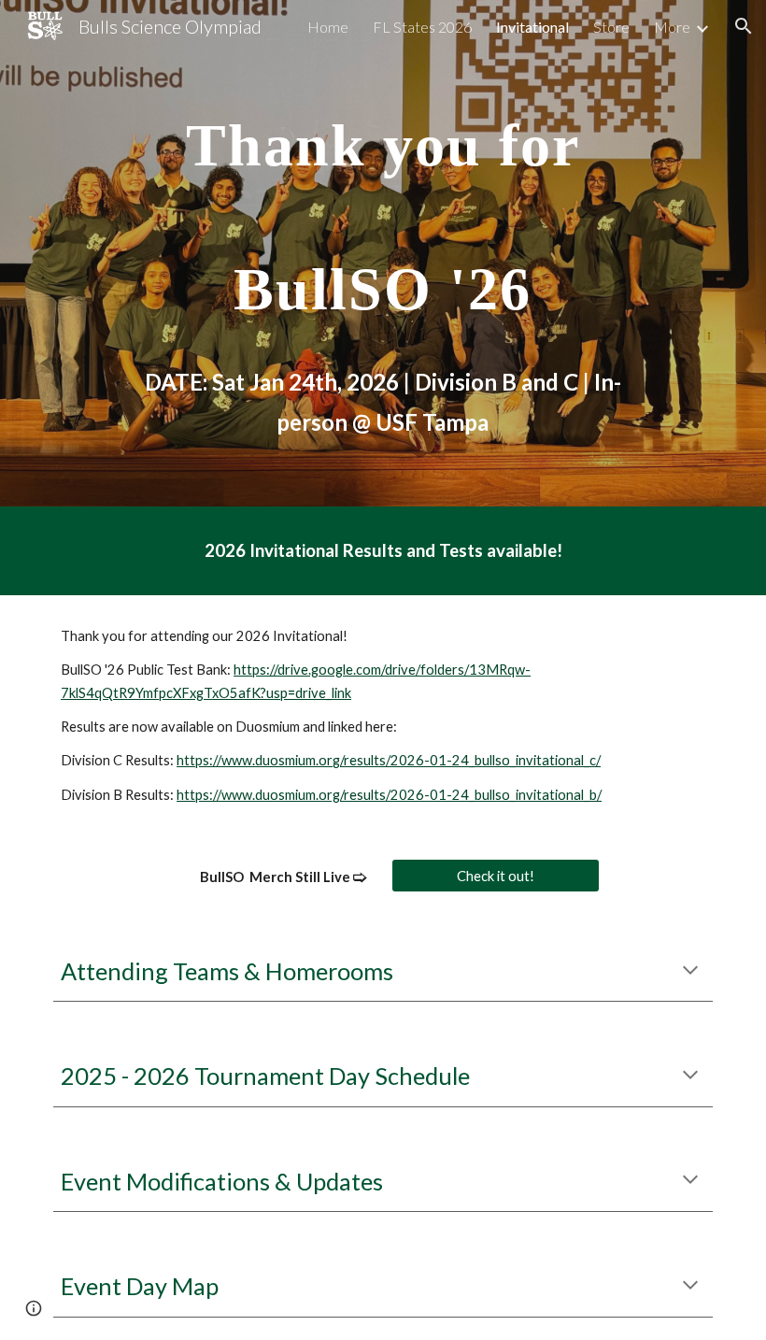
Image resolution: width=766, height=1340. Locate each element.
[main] (382, 253)
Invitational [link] (532, 27)
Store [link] (611, 27)
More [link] (672, 27)
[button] (743, 26)
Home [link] (327, 27)
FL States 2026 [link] (422, 27)
